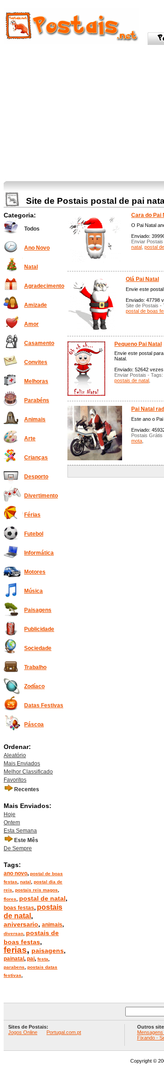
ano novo (15, 873)
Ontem (12, 822)
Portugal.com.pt (63, 1032)
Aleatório (15, 755)
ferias (15, 950)
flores (10, 899)
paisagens (47, 950)
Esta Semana (20, 831)
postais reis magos (36, 889)
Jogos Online (22, 1032)
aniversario (21, 924)
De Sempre (18, 848)
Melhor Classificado (28, 772)
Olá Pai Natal (142, 279)
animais (52, 924)
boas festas (19, 908)
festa (42, 958)
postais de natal (131, 380)
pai (31, 959)
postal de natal (42, 898)
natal (25, 881)
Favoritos (15, 780)
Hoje (9, 814)
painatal (14, 959)
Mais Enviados (22, 763)
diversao (13, 933)
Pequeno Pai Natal (138, 344)
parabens (14, 967)
